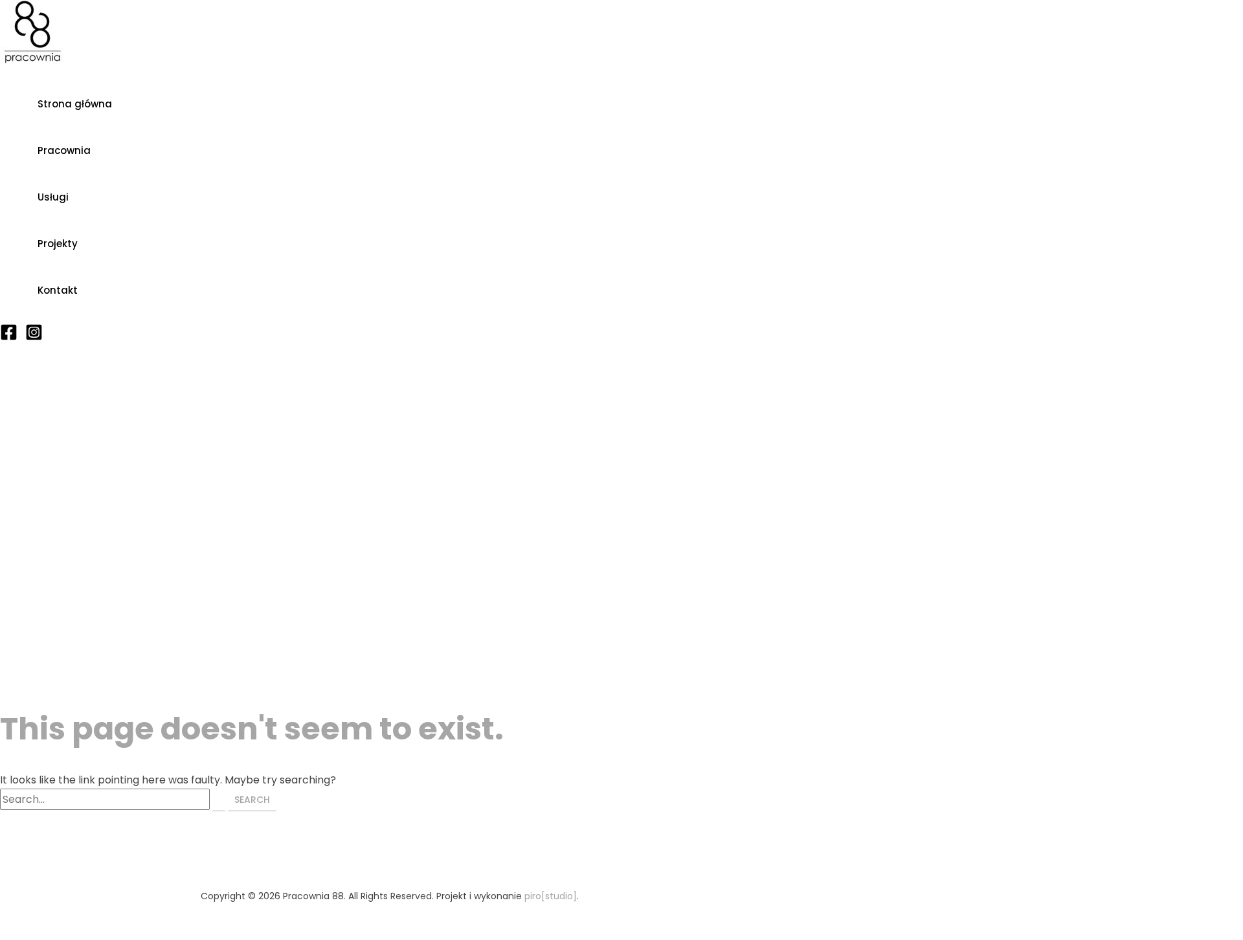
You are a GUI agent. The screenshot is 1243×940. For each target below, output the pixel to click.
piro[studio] (550, 896)
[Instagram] (34, 337)
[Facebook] (8, 337)
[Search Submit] (218, 800)
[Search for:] (114, 799)
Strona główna (75, 104)
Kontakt (58, 290)
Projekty (58, 243)
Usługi (53, 197)
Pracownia (64, 150)
